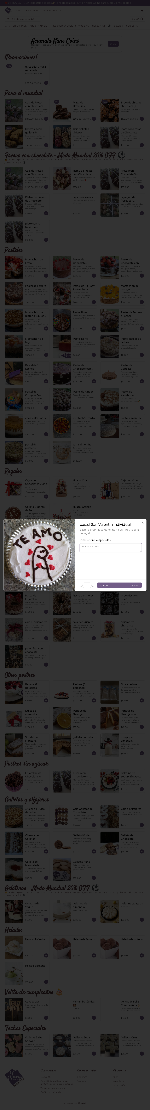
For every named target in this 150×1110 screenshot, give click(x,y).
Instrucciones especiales (95, 540)
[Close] (143, 523)
